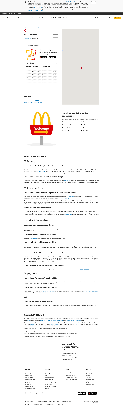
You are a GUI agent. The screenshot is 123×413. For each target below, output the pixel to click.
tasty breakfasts (51, 320)
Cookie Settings (59, 404)
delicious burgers (59, 320)
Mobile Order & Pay (64, 198)
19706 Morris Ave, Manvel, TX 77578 (32, 99)
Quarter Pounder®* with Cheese (74, 320)
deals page (78, 324)
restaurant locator (55, 324)
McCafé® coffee (43, 320)
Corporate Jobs (95, 291)
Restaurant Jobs (86, 291)
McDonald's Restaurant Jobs (34, 282)
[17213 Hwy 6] (81, 68)
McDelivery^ (33, 324)
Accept (93, 2)
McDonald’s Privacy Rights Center (35, 10)
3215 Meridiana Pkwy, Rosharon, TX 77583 (33, 102)
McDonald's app (42, 171)
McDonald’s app (33, 238)
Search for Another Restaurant (32, 27)
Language (4, 13)
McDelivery (51, 173)
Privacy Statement (38, 7)
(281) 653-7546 (35, 38)
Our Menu (9, 17)
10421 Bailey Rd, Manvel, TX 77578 (31, 100)
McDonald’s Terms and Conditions (72, 2)
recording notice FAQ (84, 269)
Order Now (117, 17)
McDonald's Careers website (48, 291)
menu (28, 320)
